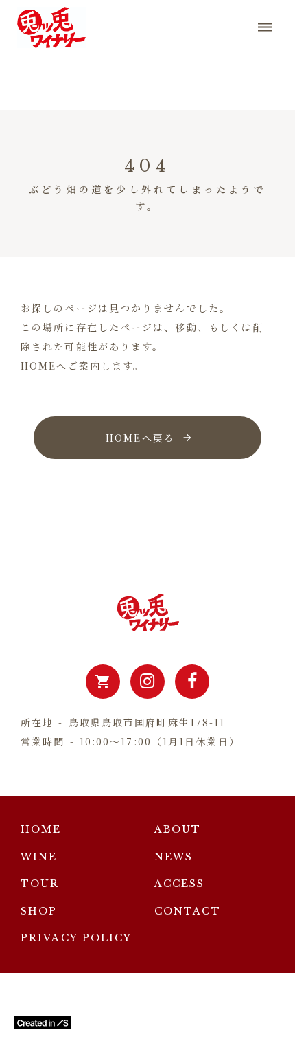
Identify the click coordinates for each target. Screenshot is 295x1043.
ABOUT (178, 829)
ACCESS (179, 883)
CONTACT (187, 911)
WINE (39, 857)
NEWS (173, 857)
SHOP (39, 911)
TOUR (40, 883)
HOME (41, 829)
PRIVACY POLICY (76, 938)
